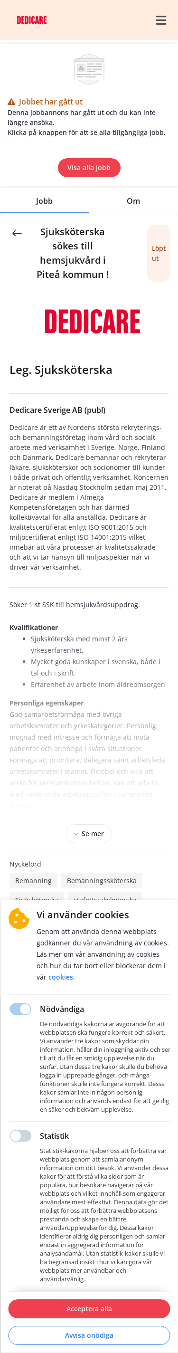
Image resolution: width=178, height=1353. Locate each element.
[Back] (17, 232)
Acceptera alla (89, 1308)
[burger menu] (160, 19)
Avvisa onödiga (89, 1335)
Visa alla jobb (89, 167)
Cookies (60, 976)
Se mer (93, 833)
